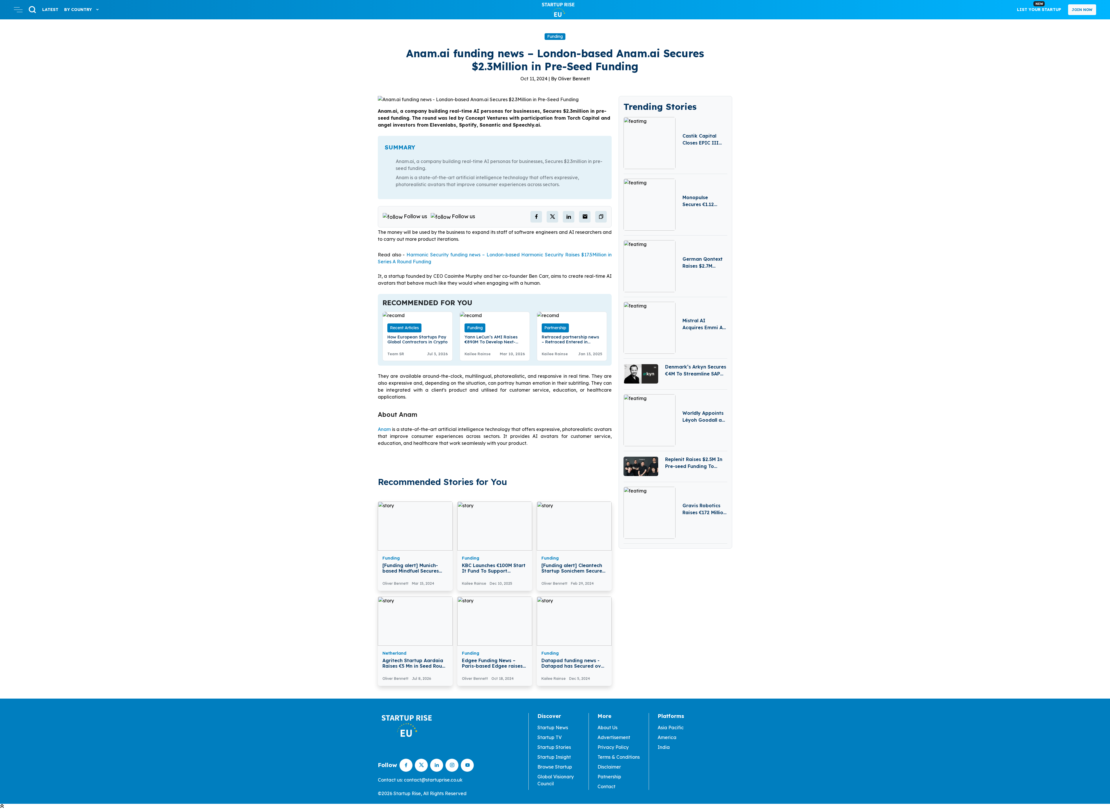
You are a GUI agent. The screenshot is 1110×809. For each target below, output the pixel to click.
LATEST (50, 9)
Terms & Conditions (618, 757)
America (667, 737)
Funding (555, 36)
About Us (607, 727)
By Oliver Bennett (570, 79)
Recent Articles (404, 327)
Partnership (555, 327)
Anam (384, 429)
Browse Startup (554, 767)
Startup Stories (554, 747)
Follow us (415, 216)
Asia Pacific (671, 727)
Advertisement (613, 737)
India (664, 747)
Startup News (552, 727)
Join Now (1082, 10)
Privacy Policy (613, 747)
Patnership (609, 777)
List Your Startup (1039, 7)
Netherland (394, 653)
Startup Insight (554, 757)
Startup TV (549, 737)
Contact (606, 786)
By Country (78, 9)
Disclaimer (609, 767)
